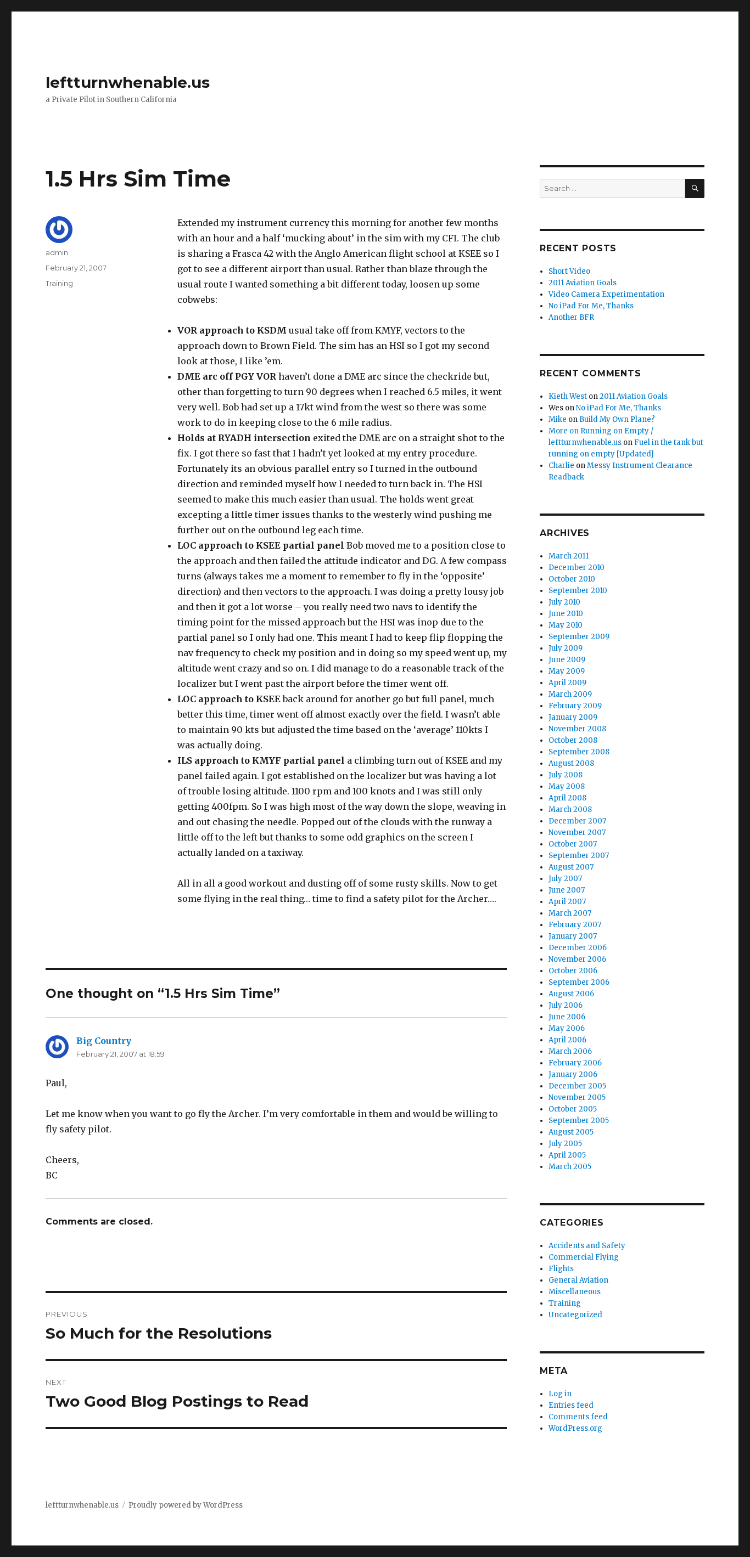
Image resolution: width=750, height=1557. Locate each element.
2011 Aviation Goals (582, 282)
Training (59, 283)
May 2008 (566, 786)
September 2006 (578, 982)
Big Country (103, 1040)
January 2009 (572, 717)
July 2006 (565, 1005)
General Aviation (578, 1280)
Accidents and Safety (586, 1245)
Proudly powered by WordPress (185, 1505)
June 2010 (565, 613)
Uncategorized (575, 1314)
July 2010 (564, 602)
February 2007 (574, 924)
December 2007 (577, 821)
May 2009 (566, 671)
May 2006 (566, 1028)
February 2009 (575, 705)
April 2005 (567, 1155)
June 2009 (566, 659)
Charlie (561, 465)
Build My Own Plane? (617, 419)
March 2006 (570, 1051)
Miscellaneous (574, 1291)
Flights (561, 1268)
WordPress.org (575, 1428)
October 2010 (571, 579)
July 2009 (565, 648)
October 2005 (572, 1109)
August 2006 (571, 993)
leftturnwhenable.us (128, 82)
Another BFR (571, 317)
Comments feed (578, 1416)
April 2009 (567, 682)
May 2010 (565, 625)
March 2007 (569, 913)
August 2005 (571, 1132)
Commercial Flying (583, 1257)
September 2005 (578, 1120)
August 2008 (571, 763)
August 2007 (571, 867)
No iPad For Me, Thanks (591, 306)
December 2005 (577, 1086)
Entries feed (571, 1405)
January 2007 (572, 936)
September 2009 (578, 636)
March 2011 (568, 556)
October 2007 (572, 844)
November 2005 (577, 1097)
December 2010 (576, 567)
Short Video (569, 271)
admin (57, 252)
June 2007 (566, 890)
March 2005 (569, 1166)
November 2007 (577, 832)
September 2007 (578, 855)
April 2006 (567, 1040)
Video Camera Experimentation (606, 294)
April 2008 (567, 798)
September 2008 (578, 752)
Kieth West (567, 396)
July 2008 (565, 775)
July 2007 (565, 878)
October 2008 (572, 740)
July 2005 (565, 1143)
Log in (560, 1393)
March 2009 (570, 694)
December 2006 (577, 947)
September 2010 (577, 590)
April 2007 (567, 901)
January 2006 (572, 1074)
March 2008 (570, 809)
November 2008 (577, 729)
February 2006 (575, 1063)
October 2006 (572, 970)
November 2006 (577, 959)
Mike (557, 419)
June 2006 (566, 1017)
